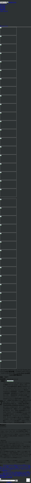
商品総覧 (2, 6)
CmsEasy (9, 482)
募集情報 (2, 9)
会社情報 (2, 7)
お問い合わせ (4, 11)
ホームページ (4, 4)
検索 (16, 480)
